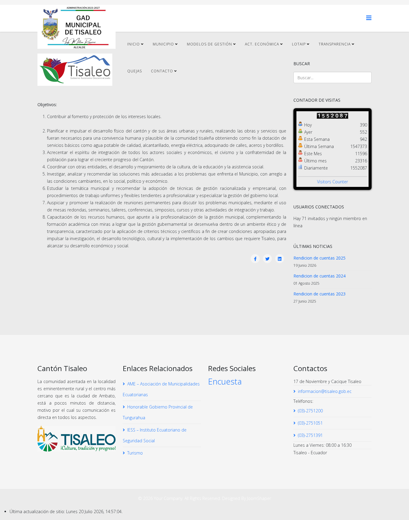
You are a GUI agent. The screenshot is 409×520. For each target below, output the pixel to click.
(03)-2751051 (310, 423)
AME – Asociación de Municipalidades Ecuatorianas (161, 389)
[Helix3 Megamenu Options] (369, 18)
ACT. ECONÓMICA (262, 44)
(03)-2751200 (310, 411)
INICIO (133, 44)
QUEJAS (134, 71)
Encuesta (225, 381)
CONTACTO (162, 71)
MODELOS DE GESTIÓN (209, 44)
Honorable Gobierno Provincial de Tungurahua (158, 412)
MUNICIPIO (163, 44)
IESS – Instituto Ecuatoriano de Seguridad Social (155, 435)
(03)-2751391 (310, 435)
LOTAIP (299, 44)
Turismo (135, 453)
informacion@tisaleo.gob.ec (325, 391)
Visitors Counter (332, 181)
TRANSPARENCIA (335, 44)
